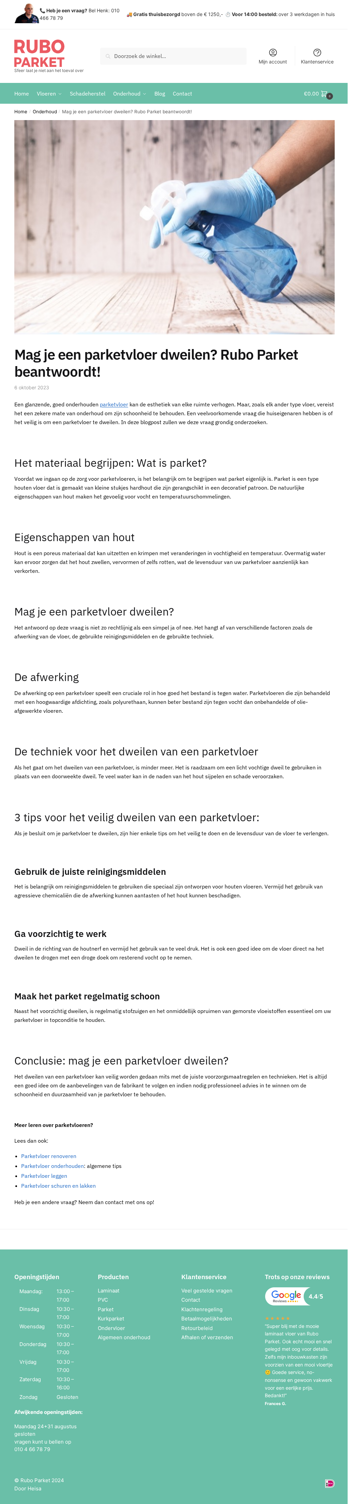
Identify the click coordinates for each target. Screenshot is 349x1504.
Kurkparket (111, 1318)
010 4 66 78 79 (32, 1449)
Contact (190, 1300)
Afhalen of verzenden (207, 1337)
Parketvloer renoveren (48, 1156)
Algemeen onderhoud (124, 1337)
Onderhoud (45, 111)
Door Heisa (27, 1488)
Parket (105, 1309)
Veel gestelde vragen (206, 1290)
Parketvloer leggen (44, 1175)
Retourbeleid (197, 1328)
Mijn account (273, 61)
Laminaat (108, 1290)
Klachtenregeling (202, 1309)
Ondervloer (111, 1328)
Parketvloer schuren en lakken (58, 1185)
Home (20, 111)
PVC (103, 1300)
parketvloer (114, 404)
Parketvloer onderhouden (52, 1165)
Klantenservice (317, 61)
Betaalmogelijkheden (206, 1318)
